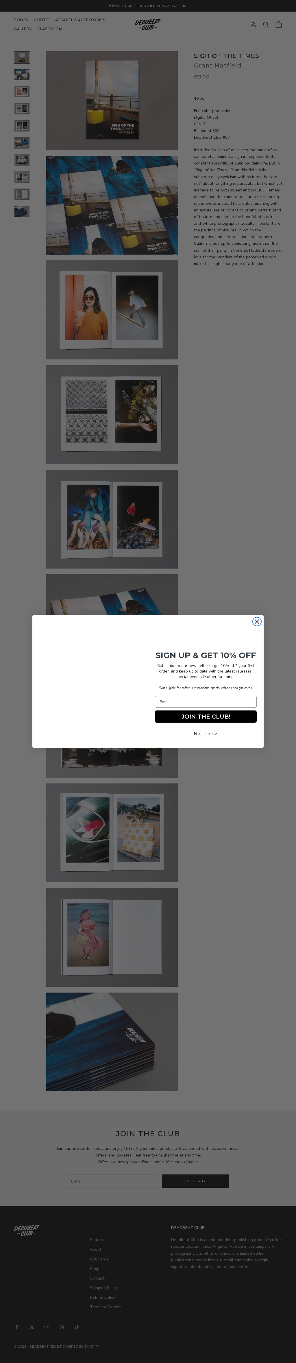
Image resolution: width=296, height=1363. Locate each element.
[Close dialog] (257, 621)
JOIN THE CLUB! (206, 716)
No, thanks (206, 734)
